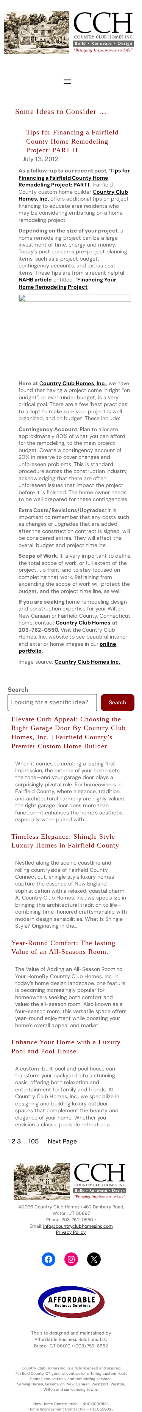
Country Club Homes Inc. (87, 661)
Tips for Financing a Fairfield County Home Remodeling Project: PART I (74, 177)
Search (18, 689)
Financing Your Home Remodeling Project (67, 283)
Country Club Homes (83, 622)
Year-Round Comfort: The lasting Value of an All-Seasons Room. (63, 947)
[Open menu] (67, 81)
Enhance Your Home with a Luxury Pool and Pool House (66, 1046)
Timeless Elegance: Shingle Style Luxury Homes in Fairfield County (65, 841)
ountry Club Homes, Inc (74, 383)
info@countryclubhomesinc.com (78, 1226)
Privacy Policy (71, 1232)
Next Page (62, 1141)
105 (33, 1141)
